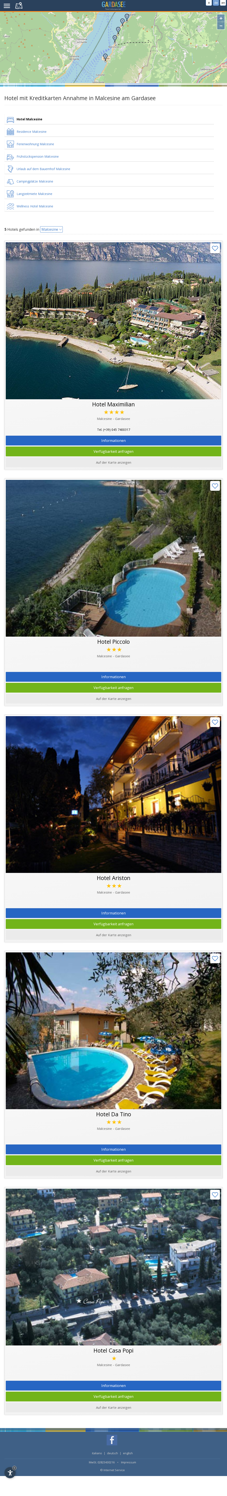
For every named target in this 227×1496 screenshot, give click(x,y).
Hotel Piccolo (113, 641)
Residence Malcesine (32, 131)
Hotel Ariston (113, 878)
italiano (97, 1453)
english (128, 1453)
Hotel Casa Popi (113, 1350)
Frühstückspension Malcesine (38, 156)
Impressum (128, 1462)
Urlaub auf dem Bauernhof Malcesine (43, 169)
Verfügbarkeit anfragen (113, 451)
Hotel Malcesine (29, 119)
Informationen (113, 440)
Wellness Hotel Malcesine (35, 206)
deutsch (112, 1453)
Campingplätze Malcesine (35, 181)
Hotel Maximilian (113, 404)
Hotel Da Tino (113, 1114)
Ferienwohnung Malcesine (35, 144)
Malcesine (49, 229)
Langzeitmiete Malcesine (34, 194)
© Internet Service (112, 1470)
